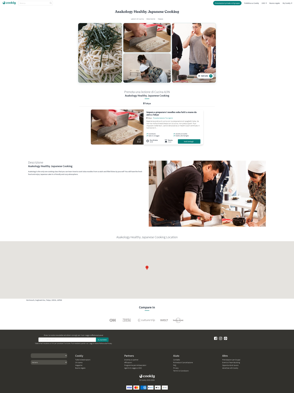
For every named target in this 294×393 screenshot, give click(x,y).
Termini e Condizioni (181, 371)
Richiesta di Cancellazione (183, 362)
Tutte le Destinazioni (82, 360)
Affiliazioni (128, 362)
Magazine (78, 365)
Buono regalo (274, 3)
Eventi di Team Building (231, 362)
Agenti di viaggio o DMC (133, 368)
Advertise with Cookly (230, 368)
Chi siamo (79, 362)
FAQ (174, 365)
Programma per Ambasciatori (135, 365)
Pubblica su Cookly (251, 3)
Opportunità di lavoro (230, 365)
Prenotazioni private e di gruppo (227, 3)
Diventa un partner (131, 360)
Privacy (176, 368)
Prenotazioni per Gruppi (231, 360)
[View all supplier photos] (100, 53)
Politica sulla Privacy (105, 343)
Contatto (176, 360)
